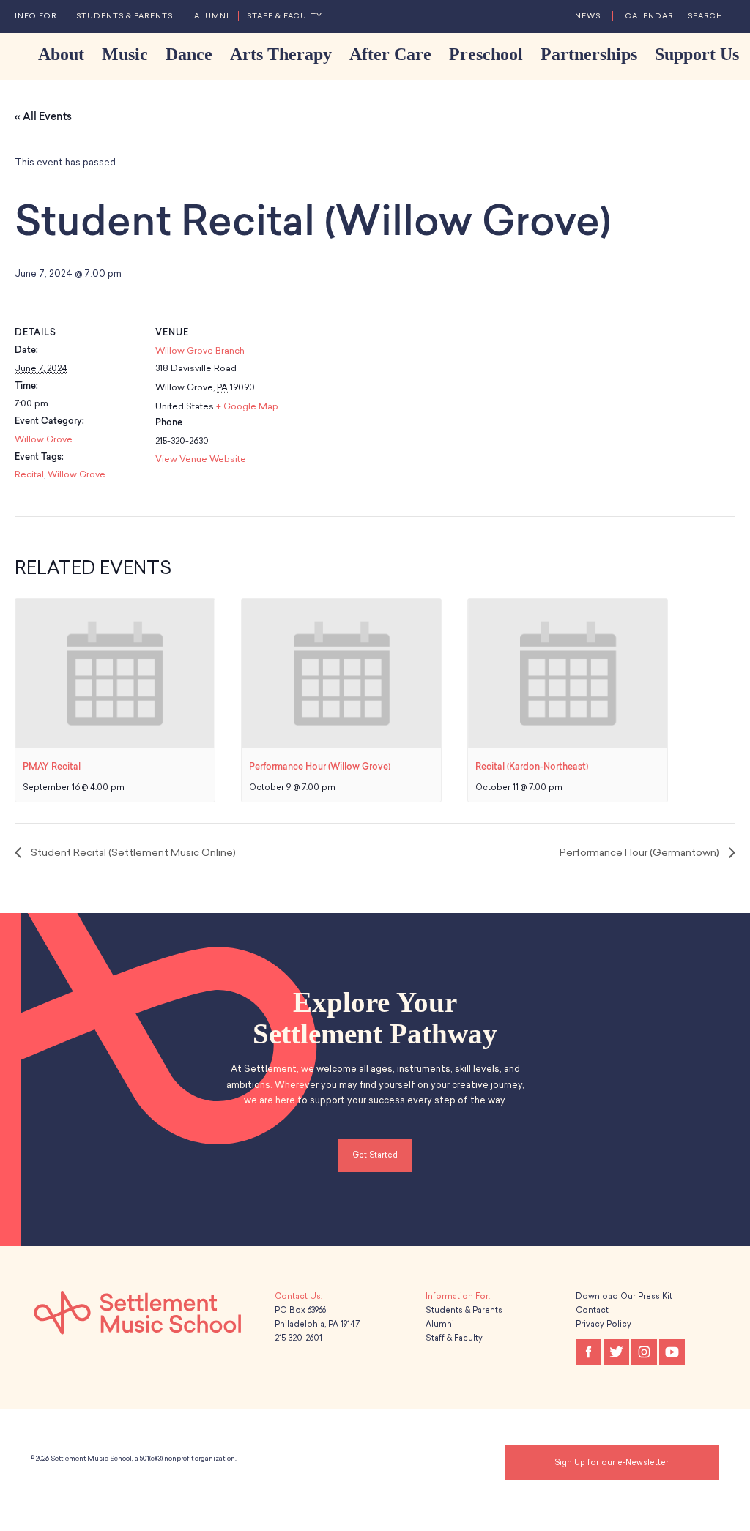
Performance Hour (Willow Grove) (319, 766)
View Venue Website (200, 459)
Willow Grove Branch (200, 351)
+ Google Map (247, 406)
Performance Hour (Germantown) (640, 852)
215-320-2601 (298, 1338)
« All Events (43, 117)
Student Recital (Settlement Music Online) (132, 852)
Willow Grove (44, 439)
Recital (29, 474)
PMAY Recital (52, 766)
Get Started (375, 1155)
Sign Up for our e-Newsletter (611, 1462)
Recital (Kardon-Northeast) (531, 766)
